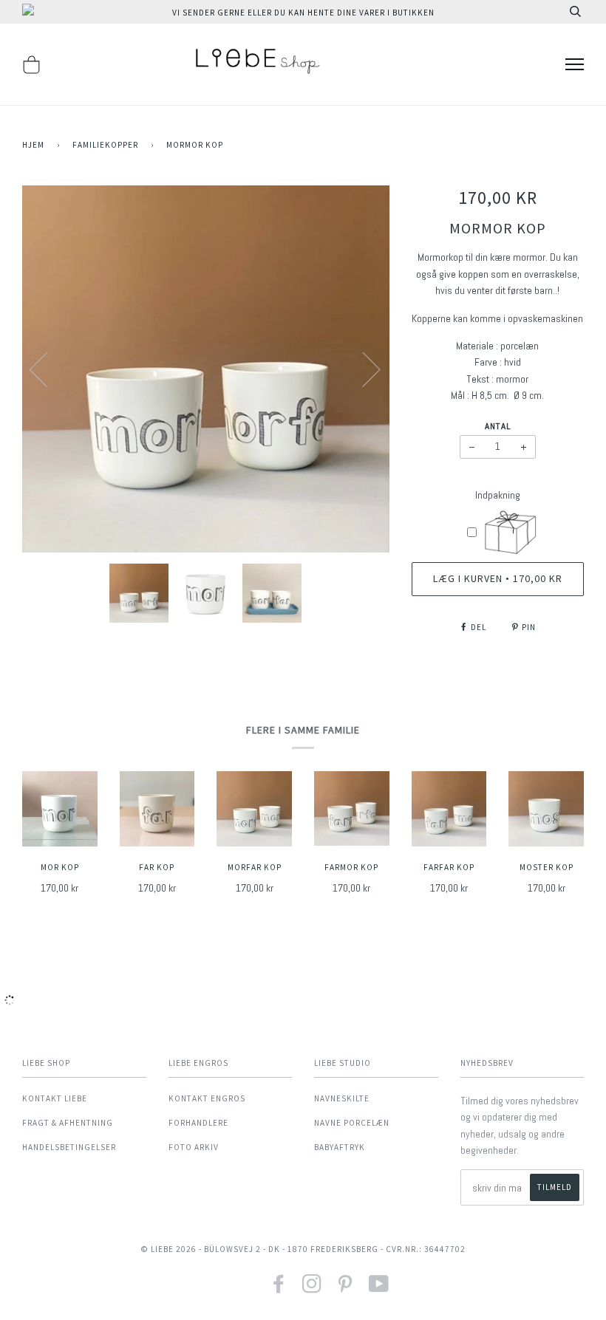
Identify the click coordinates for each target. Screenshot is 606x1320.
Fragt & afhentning (67, 1123)
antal (498, 426)
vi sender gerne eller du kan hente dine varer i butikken (303, 12)
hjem (33, 145)
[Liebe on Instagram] (312, 1289)
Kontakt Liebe (54, 1098)
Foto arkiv (193, 1147)
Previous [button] (47, 368)
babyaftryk (339, 1147)
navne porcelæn (351, 1123)
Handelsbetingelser (69, 1147)
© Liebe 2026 (168, 1249)
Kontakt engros (206, 1098)
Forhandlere (198, 1123)
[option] (205, 369)
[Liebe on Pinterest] (345, 1289)
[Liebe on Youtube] (379, 1289)
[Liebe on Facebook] (279, 1289)
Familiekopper (105, 145)
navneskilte (342, 1098)
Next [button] (362, 368)
